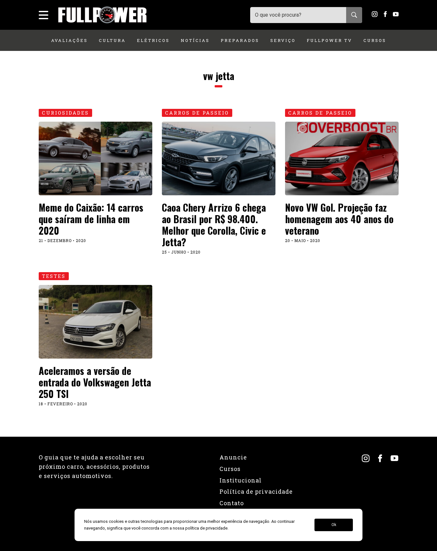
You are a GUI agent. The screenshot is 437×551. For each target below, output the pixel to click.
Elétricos (153, 40)
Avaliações (69, 40)
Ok (333, 525)
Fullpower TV (329, 40)
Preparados (240, 40)
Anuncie (233, 457)
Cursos (374, 40)
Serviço (283, 40)
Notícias (195, 40)
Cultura (112, 40)
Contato (231, 503)
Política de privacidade (256, 491)
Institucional (240, 480)
